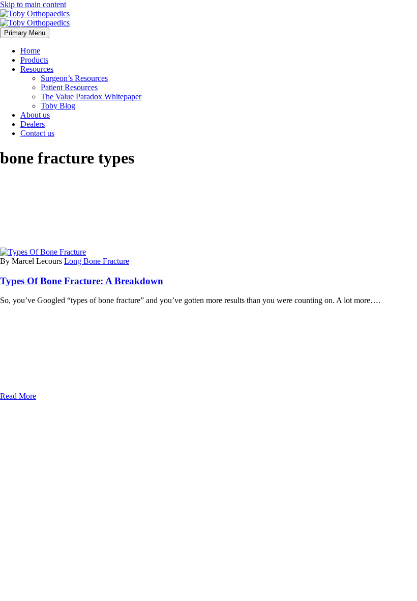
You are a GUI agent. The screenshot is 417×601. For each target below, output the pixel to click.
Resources (36, 69)
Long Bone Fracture (96, 261)
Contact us (37, 133)
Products (34, 60)
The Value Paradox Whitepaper (91, 96)
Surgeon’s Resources (74, 78)
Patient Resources (69, 87)
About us (35, 115)
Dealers (32, 124)
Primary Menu (24, 33)
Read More (18, 396)
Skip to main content (33, 4)
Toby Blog (58, 105)
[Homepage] (35, 18)
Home (30, 50)
